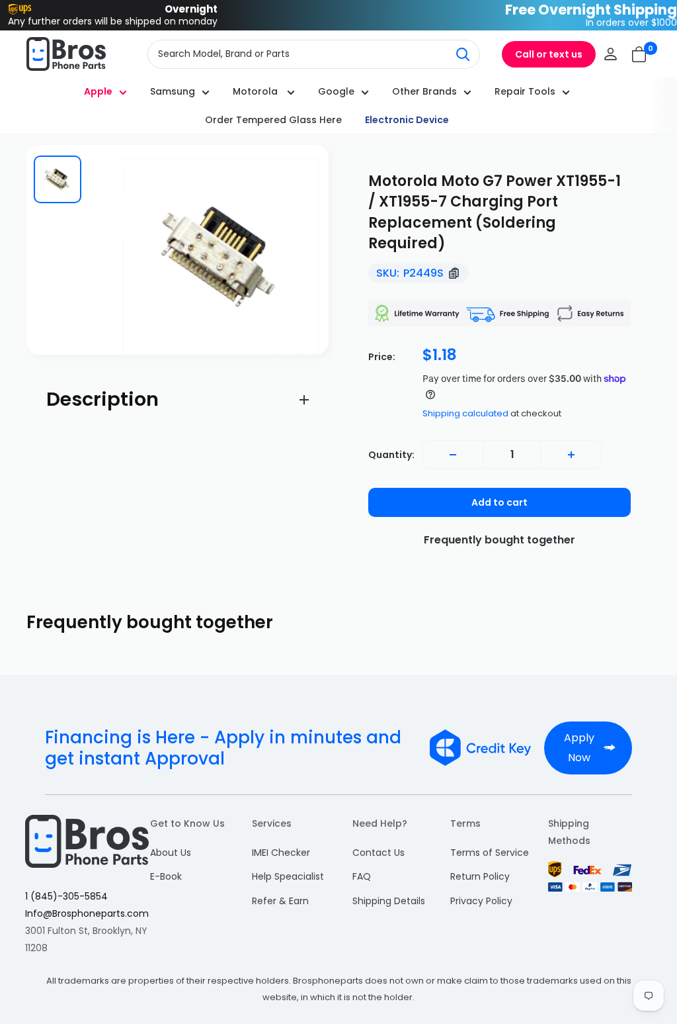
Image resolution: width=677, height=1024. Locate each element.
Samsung (172, 91)
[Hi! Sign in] (610, 54)
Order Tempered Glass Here (273, 119)
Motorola (256, 91)
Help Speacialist (288, 876)
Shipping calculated (465, 413)
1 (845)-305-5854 (66, 896)
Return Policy (480, 876)
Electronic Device (407, 119)
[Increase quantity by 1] (571, 455)
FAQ (361, 876)
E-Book (166, 876)
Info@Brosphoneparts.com (87, 913)
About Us (170, 852)
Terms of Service (489, 852)
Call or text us (548, 54)
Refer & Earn (280, 901)
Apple (98, 91)
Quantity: (391, 454)
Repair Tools (525, 91)
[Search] (462, 54)
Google (336, 91)
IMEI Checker (281, 852)
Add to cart (499, 502)
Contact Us (378, 852)
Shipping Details (388, 901)
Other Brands (424, 91)
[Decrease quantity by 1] (453, 455)
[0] (639, 54)
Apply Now (579, 747)
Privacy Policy (481, 901)
